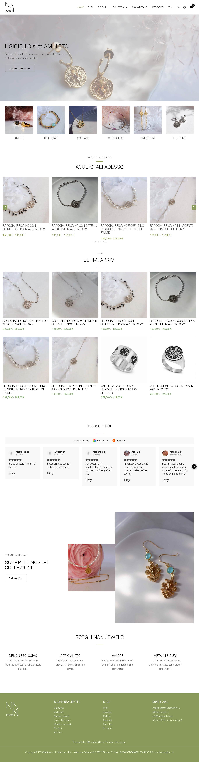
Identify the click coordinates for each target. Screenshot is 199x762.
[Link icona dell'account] (184, 7)
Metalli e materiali (62, 724)
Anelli (19, 138)
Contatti (58, 728)
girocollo (115, 138)
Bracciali (51, 138)
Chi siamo (59, 708)
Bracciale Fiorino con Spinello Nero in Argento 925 (24, 227)
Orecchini (147, 138)
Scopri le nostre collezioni (27, 565)
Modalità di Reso (96, 742)
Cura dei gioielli (61, 716)
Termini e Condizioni (116, 742)
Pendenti (180, 138)
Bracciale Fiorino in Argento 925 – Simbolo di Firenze (172, 227)
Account (58, 732)
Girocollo (107, 720)
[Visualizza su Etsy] (11, 453)
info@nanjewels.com (162, 716)
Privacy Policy (80, 742)
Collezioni (59, 712)
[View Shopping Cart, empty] (191, 7)
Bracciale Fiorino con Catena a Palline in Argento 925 (74, 227)
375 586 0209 (158, 720)
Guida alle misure (62, 720)
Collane (106, 716)
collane (83, 138)
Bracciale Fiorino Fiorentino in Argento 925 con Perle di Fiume (122, 229)
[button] (103, 7)
